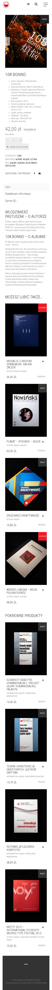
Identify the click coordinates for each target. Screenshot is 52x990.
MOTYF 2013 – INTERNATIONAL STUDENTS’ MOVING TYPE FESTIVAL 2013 (24, 930)
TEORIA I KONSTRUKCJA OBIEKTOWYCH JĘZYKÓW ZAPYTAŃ (21, 769)
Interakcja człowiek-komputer (21, 848)
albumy (13, 163)
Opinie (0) (10, 200)
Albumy (18, 159)
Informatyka (12, 693)
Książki (26, 159)
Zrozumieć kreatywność (23, 515)
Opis (7, 187)
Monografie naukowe (34, 776)
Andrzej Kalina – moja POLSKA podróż (22, 591)
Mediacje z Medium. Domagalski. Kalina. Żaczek (19, 364)
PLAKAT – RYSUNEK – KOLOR (23, 441)
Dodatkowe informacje (18, 193)
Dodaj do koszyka (19, 147)
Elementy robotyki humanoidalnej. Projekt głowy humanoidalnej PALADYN (23, 684)
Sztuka (33, 159)
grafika (21, 163)
